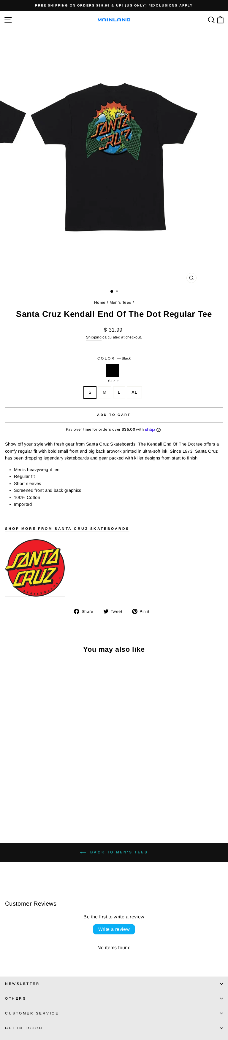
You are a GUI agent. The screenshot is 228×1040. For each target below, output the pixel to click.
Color (114, 358)
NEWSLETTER (22, 983)
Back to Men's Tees (118, 852)
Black (113, 370)
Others (15, 998)
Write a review (114, 929)
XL (134, 392)
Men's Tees (121, 302)
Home (99, 302)
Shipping (94, 337)
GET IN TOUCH (24, 1028)
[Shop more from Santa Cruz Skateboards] (35, 568)
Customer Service (32, 1013)
